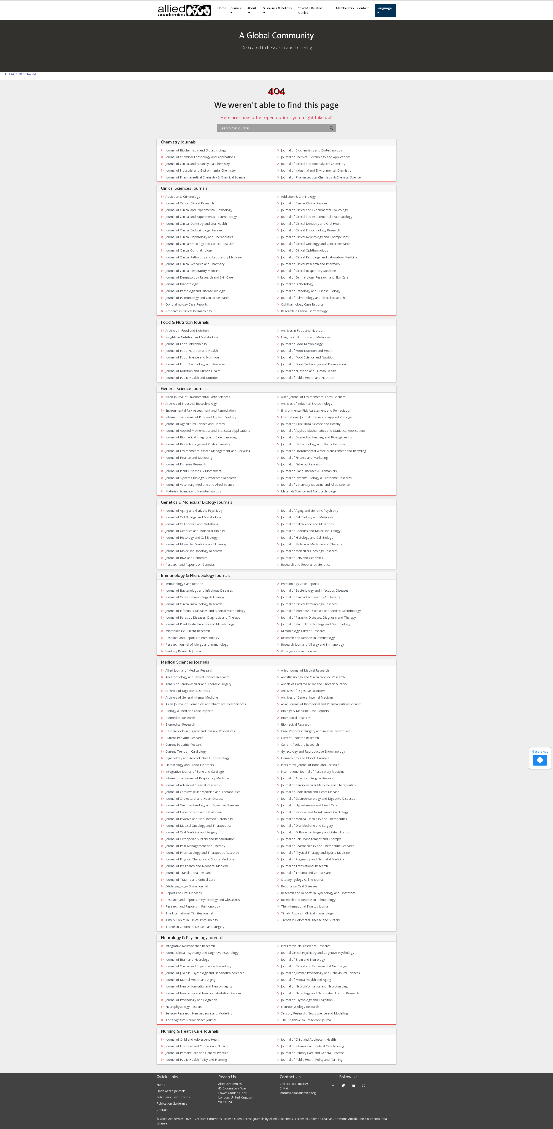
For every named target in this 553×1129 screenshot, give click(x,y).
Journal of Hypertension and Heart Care (309, 805)
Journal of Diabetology (181, 284)
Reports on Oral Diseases (299, 886)
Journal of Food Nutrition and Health (191, 351)
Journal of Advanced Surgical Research (308, 778)
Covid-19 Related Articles (310, 10)
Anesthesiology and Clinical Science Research (197, 677)
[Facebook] (333, 1085)
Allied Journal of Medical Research (189, 670)
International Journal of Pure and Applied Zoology (200, 417)
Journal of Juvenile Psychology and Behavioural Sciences (204, 973)
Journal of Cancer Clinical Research (189, 203)
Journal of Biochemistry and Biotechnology (195, 150)
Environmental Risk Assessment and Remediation (200, 410)
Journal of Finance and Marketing (188, 457)
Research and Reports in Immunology (192, 638)
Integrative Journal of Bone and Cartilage (310, 765)
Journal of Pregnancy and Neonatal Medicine (312, 859)
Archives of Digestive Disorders (187, 691)
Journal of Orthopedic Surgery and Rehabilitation (315, 832)
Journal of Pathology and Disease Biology (195, 291)
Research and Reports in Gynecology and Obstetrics (318, 893)
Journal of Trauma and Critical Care (306, 873)
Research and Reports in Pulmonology (308, 900)
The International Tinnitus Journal (305, 906)
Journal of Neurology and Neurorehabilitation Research (204, 993)
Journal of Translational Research (304, 866)
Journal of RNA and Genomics (186, 558)
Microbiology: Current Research (187, 631)
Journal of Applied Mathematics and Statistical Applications (207, 430)
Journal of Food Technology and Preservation (197, 364)
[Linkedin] (353, 1085)
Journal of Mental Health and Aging (190, 980)
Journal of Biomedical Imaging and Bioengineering (201, 437)
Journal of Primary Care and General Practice (196, 1053)
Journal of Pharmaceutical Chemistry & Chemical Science (205, 177)
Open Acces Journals (171, 1091)
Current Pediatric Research (184, 738)
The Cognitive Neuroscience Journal (190, 1020)
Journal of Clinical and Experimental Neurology (198, 966)
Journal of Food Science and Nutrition (192, 357)
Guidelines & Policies (277, 8)
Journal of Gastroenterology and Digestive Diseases (318, 798)
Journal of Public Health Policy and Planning (196, 1059)
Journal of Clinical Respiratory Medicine (192, 271)
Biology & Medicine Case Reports (189, 711)
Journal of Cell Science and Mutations (191, 524)
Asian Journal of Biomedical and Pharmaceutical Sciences (205, 704)
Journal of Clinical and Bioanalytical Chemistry (197, 164)
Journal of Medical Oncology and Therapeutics (314, 819)
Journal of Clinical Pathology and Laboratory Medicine (203, 257)
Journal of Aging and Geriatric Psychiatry (193, 510)
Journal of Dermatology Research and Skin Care (199, 277)
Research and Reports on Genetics (190, 564)
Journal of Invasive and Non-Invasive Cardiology (314, 812)
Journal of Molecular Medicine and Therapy (195, 544)
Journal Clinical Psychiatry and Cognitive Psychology (201, 953)
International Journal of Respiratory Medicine (313, 771)
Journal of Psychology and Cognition (191, 1000)
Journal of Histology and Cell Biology (191, 537)
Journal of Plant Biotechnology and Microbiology (200, 624)
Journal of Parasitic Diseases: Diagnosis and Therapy (202, 617)
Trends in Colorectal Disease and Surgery (310, 920)
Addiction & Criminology (182, 196)
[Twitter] (343, 1085)
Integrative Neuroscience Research (190, 946)
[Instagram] (363, 1085)
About (251, 8)
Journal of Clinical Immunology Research (193, 604)
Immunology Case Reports (184, 584)
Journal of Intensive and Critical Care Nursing (197, 1046)
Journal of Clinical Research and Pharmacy (194, 264)
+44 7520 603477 (21, 74)
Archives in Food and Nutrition (187, 330)
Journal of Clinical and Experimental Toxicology (198, 210)
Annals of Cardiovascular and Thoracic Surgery (198, 684)
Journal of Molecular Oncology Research (193, 551)
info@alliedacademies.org (298, 1093)
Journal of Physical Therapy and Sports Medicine (315, 852)
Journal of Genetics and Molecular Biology (195, 531)
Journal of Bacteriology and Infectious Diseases (199, 590)
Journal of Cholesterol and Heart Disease (310, 792)
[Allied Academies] (184, 10)
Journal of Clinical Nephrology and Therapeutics (199, 237)
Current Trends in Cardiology (186, 751)
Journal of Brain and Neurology (187, 959)
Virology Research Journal (183, 651)
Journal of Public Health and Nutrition (192, 378)
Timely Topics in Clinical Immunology (307, 913)
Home (221, 8)
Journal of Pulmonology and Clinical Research (197, 298)
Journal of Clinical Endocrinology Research (194, 230)
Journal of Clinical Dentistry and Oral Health (196, 223)
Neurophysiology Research (184, 1007)
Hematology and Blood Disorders (305, 758)
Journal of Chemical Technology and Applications (200, 157)
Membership (345, 8)
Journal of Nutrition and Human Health (193, 371)
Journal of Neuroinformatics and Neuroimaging (198, 986)
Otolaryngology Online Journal (302, 879)
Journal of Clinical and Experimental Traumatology (201, 217)
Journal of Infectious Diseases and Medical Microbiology (205, 611)
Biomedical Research (180, 718)
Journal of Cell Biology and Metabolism (193, 517)
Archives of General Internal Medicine (191, 697)
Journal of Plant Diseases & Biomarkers (193, 471)
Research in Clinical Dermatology (188, 311)
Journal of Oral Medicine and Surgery (307, 825)
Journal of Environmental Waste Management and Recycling (208, 451)
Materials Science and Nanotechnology (193, 491)
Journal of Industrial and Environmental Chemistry (200, 170)
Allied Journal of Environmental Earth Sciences (197, 397)
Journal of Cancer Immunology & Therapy (194, 597)
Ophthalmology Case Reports (186, 304)
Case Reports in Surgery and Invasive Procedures (200, 731)
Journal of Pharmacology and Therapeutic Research (317, 846)
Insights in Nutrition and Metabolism (191, 337)
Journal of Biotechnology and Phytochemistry (197, 444)
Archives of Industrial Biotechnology (191, 403)
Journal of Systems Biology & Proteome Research (200, 478)
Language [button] (384, 8)
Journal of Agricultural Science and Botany (195, 424)
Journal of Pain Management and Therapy (311, 839)
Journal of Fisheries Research (185, 464)
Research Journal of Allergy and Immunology (196, 644)
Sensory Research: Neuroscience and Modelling (198, 1013)
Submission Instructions (173, 1097)
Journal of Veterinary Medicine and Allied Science (199, 484)
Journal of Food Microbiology (186, 344)
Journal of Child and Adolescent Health (192, 1039)
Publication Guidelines (172, 1103)
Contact (363, 8)
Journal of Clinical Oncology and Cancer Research (200, 244)
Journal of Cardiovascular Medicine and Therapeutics (318, 785)
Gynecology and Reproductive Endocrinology (313, 751)
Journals (235, 8)
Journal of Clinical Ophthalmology (189, 250)
